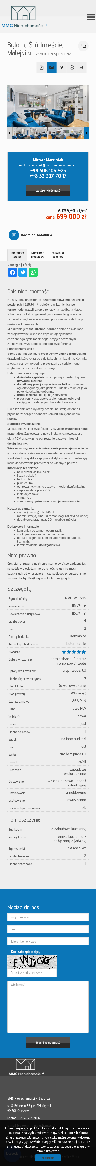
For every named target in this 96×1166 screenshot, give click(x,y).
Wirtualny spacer (71, 67)
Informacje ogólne (17, 255)
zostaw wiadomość (48, 190)
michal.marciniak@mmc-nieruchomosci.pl (48, 165)
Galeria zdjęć (52, 67)
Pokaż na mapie (62, 67)
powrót (83, 46)
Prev (9, 133)
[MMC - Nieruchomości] (28, 16)
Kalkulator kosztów (58, 255)
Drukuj (82, 67)
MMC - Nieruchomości (42, 1067)
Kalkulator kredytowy (37, 255)
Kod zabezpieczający (25, 952)
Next (86, 133)
